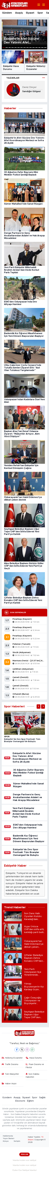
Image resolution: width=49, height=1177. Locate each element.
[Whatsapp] (32, 1049)
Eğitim (30, 1101)
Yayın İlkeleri (8, 1138)
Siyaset (30, 13)
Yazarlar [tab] (12, 78)
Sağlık (42, 1097)
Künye (6, 1141)
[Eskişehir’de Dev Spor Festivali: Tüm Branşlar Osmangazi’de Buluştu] (24, 723)
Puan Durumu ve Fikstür (35, 1065)
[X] (22, 1049)
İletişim (17, 1141)
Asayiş (19, 13)
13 (39, 47)
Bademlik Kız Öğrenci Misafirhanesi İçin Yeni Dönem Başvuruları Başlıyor (28, 839)
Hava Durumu (35, 1058)
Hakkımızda (8, 1136)
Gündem (7, 13)
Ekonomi (20, 1101)
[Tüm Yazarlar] (43, 78)
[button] (38, 706)
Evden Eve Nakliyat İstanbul (24, 1170)
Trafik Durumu (11, 1064)
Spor (40, 13)
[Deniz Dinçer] (13, 89)
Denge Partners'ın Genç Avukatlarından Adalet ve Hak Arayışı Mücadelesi (27, 797)
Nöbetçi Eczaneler (14, 1058)
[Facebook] (17, 1049)
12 (36, 47)
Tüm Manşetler (12, 1074)
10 (30, 47)
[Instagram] (27, 1049)
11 (33, 47)
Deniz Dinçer (29, 87)
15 (45, 47)
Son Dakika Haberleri (32, 1075)
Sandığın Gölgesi (31, 91)
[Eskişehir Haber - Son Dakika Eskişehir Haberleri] (15, 5)
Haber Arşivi (10, 1084)
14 (42, 47)
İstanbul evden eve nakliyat (24, 1160)
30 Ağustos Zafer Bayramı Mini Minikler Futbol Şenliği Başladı (28, 773)
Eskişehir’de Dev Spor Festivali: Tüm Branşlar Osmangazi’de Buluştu (26, 852)
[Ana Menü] (42, 5)
